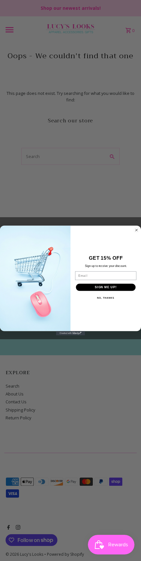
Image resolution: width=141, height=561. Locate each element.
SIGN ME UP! (106, 287)
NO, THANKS (105, 298)
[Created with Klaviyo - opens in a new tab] (70, 333)
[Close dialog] (136, 230)
